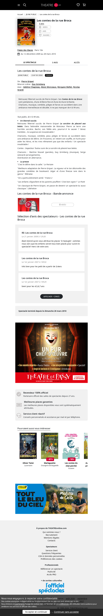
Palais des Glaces (25, 50)
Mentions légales (51, 537)
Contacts (51, 540)
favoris (46, 35)
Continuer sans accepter (66, 611)
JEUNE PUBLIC (23, 75)
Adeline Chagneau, (31, 87)
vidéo (45, 27)
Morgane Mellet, (65, 87)
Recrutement (51, 535)
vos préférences (62, 604)
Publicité (51, 571)
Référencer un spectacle (51, 569)
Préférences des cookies (51, 559)
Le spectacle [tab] (29, 62)
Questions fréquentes (51, 553)
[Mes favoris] (78, 5)
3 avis (41, 23)
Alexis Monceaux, (49, 87)
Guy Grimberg (38, 84)
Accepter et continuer (36, 611)
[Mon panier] (84, 5)
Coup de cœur (37, 75)
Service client (52, 550)
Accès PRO (51, 574)
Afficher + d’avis (51, 296)
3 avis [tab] (55, 62)
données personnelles (55, 556)
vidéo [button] (63, 205)
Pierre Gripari (27, 81)
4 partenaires (19, 604)
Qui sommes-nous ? (51, 532)
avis (44, 31)
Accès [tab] (77, 62)
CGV (40, 556)
